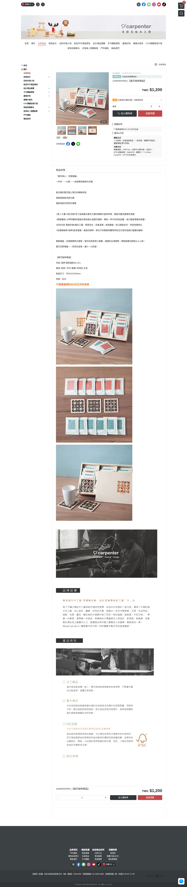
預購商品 (116, 77)
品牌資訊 (73, 850)
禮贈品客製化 (73, 856)
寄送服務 (98, 856)
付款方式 (98, 853)
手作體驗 (85, 859)
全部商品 (85, 856)
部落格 (113, 853)
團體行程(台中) (113, 856)
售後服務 (98, 859)
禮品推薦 (85, 853)
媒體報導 (113, 850)
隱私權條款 (112, 859)
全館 (115, 100)
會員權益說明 (98, 850)
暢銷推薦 (85, 850)
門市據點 (73, 853)
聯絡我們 (73, 859)
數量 (114, 106)
